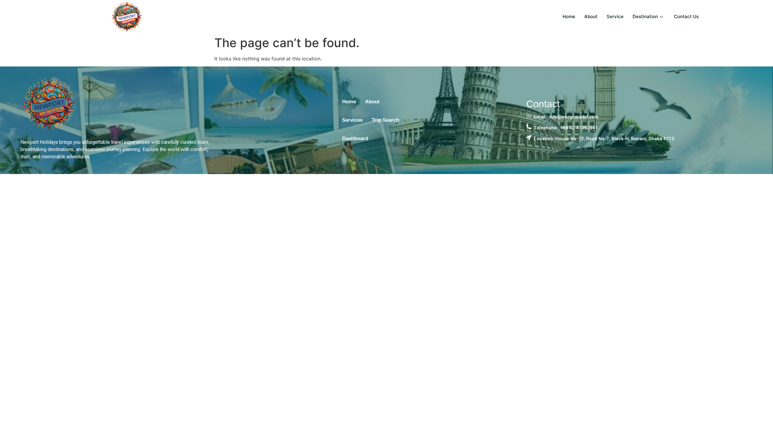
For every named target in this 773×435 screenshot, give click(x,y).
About (591, 16)
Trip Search (385, 120)
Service (615, 16)
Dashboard (355, 138)
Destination (645, 16)
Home (569, 16)
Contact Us (686, 16)
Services (352, 120)
